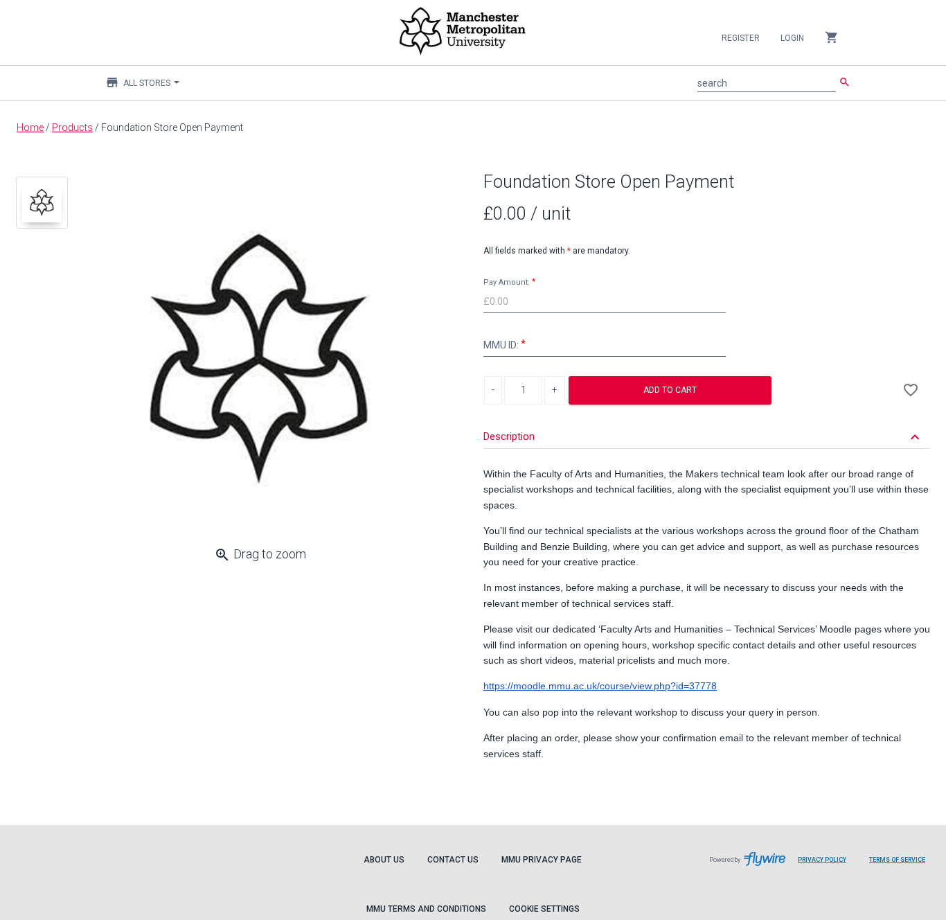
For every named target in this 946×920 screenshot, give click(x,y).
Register (741, 38)
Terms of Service (902, 867)
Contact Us (453, 860)
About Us (384, 860)
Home (30, 127)
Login (792, 38)
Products (72, 127)
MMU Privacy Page (541, 860)
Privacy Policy (827, 867)
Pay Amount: (506, 282)
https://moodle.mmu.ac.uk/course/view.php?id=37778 (600, 685)
